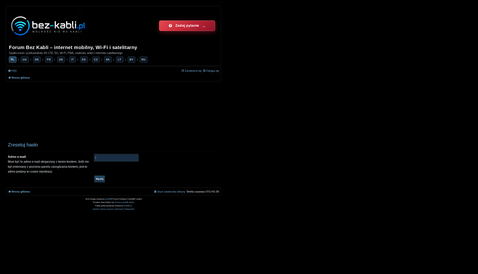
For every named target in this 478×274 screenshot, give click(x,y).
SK (108, 59)
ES (84, 59)
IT (72, 59)
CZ (96, 59)
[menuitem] (12, 71)
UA (25, 59)
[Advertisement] (113, 109)
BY (132, 59)
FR (49, 59)
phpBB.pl (128, 206)
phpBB (108, 199)
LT (119, 59)
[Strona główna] (48, 25)
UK (61, 59)
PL (13, 59)
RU (144, 59)
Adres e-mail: (17, 156)
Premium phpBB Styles (124, 202)
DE (37, 59)
